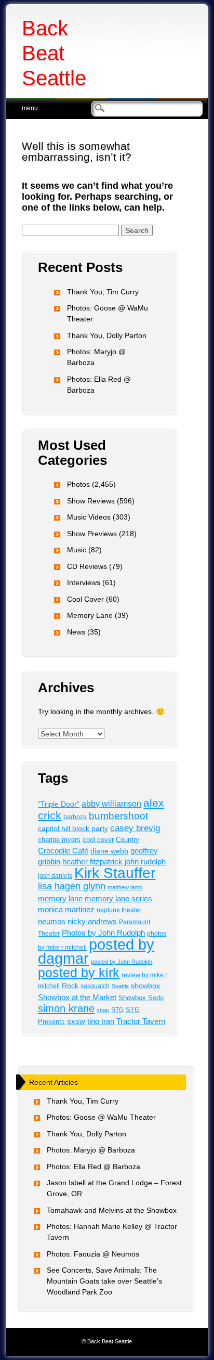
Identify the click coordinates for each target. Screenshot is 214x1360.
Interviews (83, 582)
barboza (75, 817)
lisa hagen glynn (71, 886)
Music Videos (89, 517)
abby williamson (111, 803)
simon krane (66, 1008)
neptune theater (119, 910)
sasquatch (95, 986)
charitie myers (59, 840)
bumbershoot (118, 815)
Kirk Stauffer (114, 873)
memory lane (60, 898)
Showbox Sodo (141, 998)
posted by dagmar (96, 951)
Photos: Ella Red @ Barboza (93, 1166)
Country (127, 840)
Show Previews (92, 533)
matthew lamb (125, 887)
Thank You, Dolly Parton (106, 335)
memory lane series (118, 898)
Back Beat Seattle (54, 53)
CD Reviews (87, 566)
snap (103, 1010)
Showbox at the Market (77, 997)
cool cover (98, 840)
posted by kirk (78, 972)
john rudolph (145, 862)
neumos (51, 921)
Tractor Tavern (140, 1021)
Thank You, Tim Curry (103, 292)
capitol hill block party (73, 829)
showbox (145, 986)
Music (76, 550)
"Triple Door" (58, 804)
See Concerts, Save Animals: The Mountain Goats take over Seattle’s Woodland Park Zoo (104, 1281)
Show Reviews (91, 501)
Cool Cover (85, 599)
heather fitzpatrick (92, 862)
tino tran (100, 1021)
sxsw (76, 1021)
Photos (78, 484)
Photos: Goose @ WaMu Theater (101, 1117)
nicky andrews (92, 921)
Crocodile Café (63, 851)
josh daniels (55, 875)
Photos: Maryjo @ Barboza (91, 1150)
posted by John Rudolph (121, 962)
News (76, 632)
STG (117, 1010)
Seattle (120, 986)
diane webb (109, 851)
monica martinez (66, 909)
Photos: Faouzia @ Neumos (93, 1254)
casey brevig (135, 828)
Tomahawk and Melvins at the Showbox (112, 1210)
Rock (70, 986)
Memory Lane (90, 615)
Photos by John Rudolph (103, 932)
